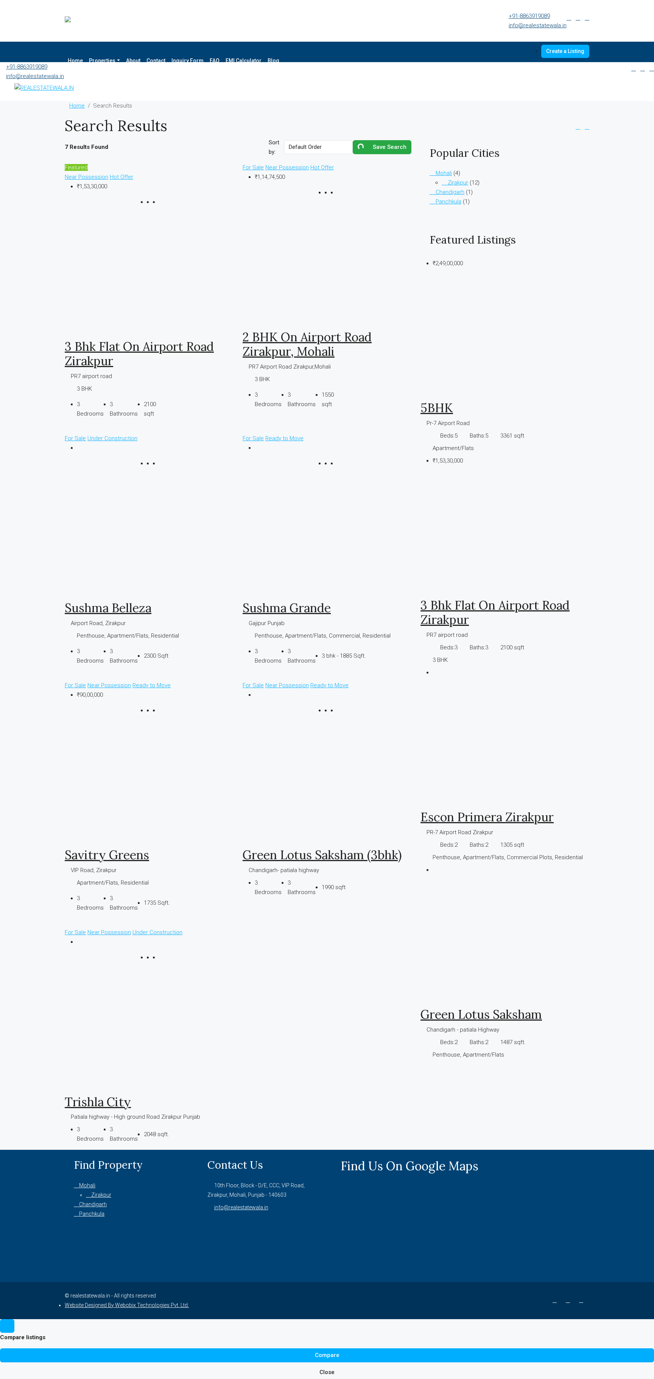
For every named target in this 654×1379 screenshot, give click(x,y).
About (133, 61)
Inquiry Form (187, 61)
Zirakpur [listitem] (457, 182)
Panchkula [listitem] (447, 201)
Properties (102, 61)
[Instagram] (569, 1300)
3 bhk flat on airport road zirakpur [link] (139, 354)
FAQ (215, 61)
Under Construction (112, 438)
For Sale (253, 167)
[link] (149, 275)
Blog (273, 61)
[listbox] (318, 147)
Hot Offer (121, 177)
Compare (327, 1355)
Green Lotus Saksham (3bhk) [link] (322, 855)
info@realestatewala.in (538, 25)
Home (75, 61)
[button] (578, 127)
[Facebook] (556, 1300)
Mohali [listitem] (443, 173)
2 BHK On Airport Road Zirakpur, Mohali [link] (307, 344)
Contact (155, 61)
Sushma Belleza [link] (108, 608)
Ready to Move (284, 438)
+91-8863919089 (529, 16)
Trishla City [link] (98, 1102)
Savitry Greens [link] (107, 855)
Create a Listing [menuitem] (565, 51)
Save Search (388, 147)
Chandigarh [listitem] (449, 192)
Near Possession (86, 177)
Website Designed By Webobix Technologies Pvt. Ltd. (127, 1305)
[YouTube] (582, 1300)
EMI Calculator (244, 61)
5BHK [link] (436, 408)
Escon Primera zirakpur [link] (487, 817)
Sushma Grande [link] (287, 608)
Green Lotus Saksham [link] (481, 1014)
